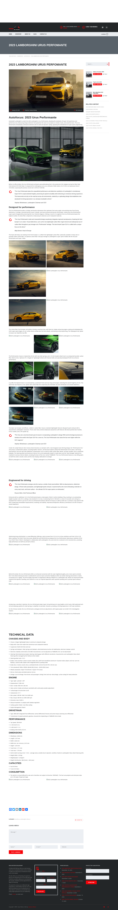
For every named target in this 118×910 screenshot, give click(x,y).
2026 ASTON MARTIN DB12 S (92, 114)
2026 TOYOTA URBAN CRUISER (93, 125)
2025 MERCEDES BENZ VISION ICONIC (95, 107)
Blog (35, 34)
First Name (88, 868)
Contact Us (43, 34)
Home (10, 34)
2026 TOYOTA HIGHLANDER (92, 123)
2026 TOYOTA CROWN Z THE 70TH (94, 128)
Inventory (18, 34)
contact (14, 894)
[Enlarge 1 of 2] (44, 242)
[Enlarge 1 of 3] (31, 337)
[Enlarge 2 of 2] (81, 242)
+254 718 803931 (92, 27)
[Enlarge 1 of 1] (81, 129)
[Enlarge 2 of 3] (56, 337)
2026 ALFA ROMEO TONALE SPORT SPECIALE (96, 120)
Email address (89, 875)
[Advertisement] (48, 11)
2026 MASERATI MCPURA (92, 109)
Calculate (41, 891)
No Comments (79, 110)
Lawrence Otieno (32, 907)
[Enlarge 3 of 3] (81, 337)
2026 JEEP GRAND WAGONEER (93, 111)
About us (27, 34)
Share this (79, 820)
